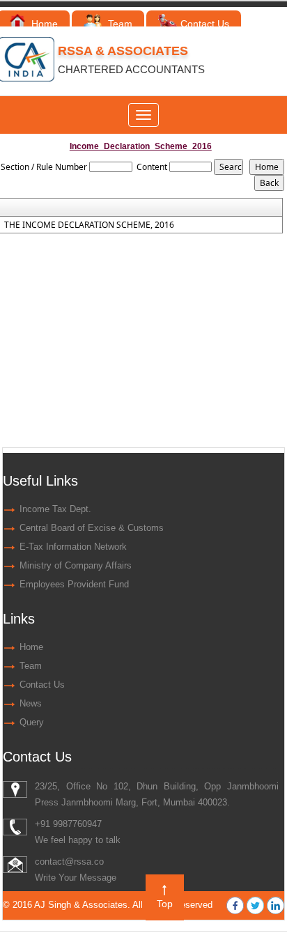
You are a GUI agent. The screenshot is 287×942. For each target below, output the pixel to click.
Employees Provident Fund (74, 584)
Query (32, 722)
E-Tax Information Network (73, 546)
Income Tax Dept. (55, 509)
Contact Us (204, 23)
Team (118, 23)
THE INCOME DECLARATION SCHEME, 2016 (89, 225)
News (31, 703)
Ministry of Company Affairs (76, 565)
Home (43, 23)
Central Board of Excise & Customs (92, 528)
